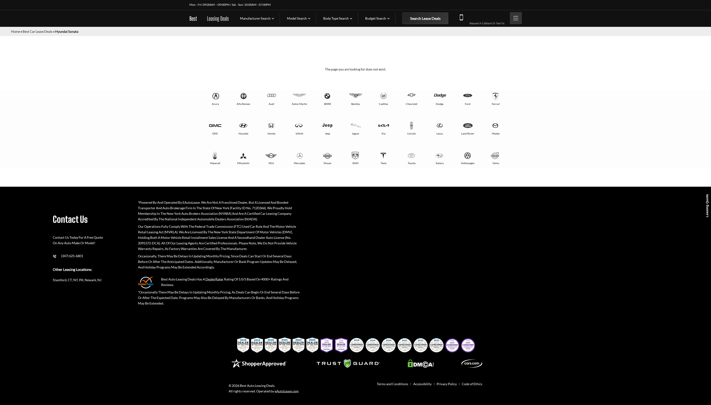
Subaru (440, 163)
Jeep (327, 133)
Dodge (439, 103)
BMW (327, 103)
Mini (271, 163)
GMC (215, 133)
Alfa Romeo (243, 103)
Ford (467, 103)
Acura (215, 103)
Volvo (496, 163)
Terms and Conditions (392, 384)
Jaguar (355, 133)
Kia (383, 133)
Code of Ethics (472, 384)
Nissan (327, 163)
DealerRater (214, 279)
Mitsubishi (243, 163)
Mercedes (299, 163)
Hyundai (243, 133)
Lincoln (411, 133)
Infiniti (299, 133)
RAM (355, 163)
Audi (271, 103)
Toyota (411, 163)
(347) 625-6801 (486, 17)
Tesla (383, 163)
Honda (271, 133)
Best (209, 18)
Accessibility (422, 384)
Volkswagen (468, 163)
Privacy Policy (447, 384)
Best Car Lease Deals (38, 31)
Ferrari (496, 103)
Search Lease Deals (425, 18)
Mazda (496, 133)
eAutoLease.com (287, 391)
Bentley (355, 103)
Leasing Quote (707, 205)
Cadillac (383, 103)
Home (15, 31)
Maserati (215, 163)
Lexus (439, 133)
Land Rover (467, 133)
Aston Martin (299, 103)
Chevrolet (411, 103)
